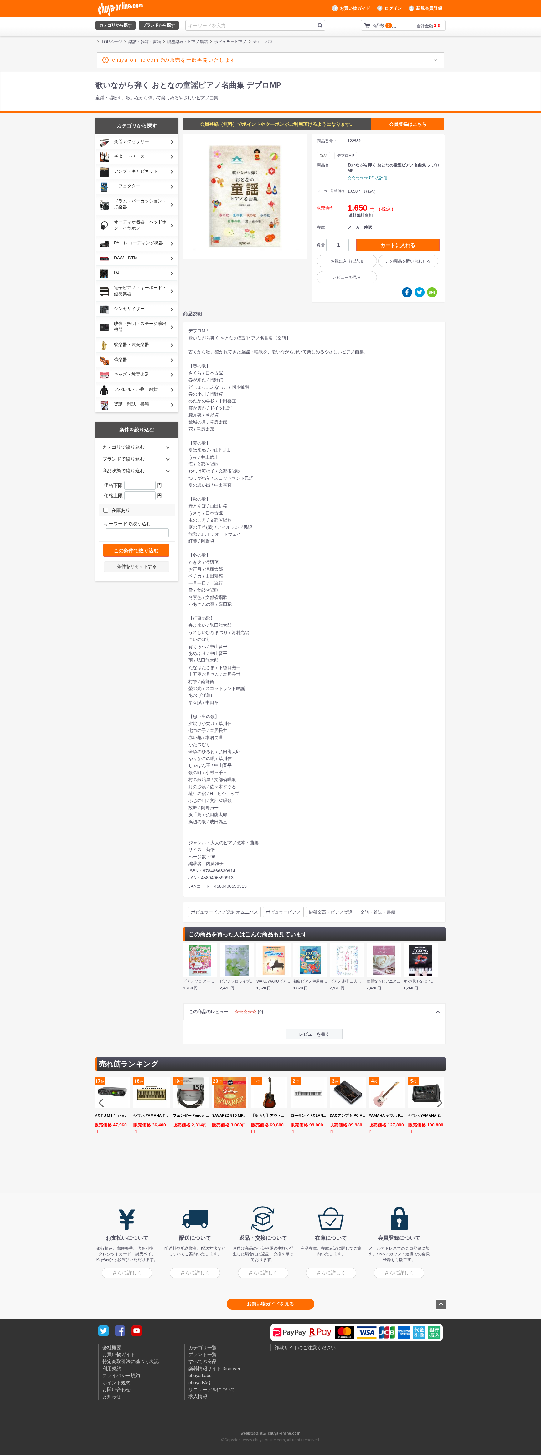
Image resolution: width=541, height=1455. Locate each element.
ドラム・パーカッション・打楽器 (140, 204)
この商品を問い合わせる (408, 261)
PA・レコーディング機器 (138, 242)
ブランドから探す (158, 25)
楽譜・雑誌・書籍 (131, 403)
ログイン (393, 8)
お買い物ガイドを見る (270, 1304)
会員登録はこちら (408, 124)
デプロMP (345, 155)
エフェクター (127, 185)
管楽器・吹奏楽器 (131, 344)
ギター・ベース (129, 156)
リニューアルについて (211, 1389)
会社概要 (111, 1347)
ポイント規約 (116, 1383)
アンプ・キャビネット (136, 171)
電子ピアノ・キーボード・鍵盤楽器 (140, 290)
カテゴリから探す (115, 25)
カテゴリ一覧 (202, 1347)
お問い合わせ (116, 1389)
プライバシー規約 (121, 1375)
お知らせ (111, 1396)
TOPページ (111, 41)
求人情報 (197, 1396)
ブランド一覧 (202, 1354)
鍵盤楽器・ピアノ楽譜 (331, 912)
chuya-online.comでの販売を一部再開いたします (174, 60)
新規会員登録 (429, 8)
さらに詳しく (127, 1273)
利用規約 (111, 1368)
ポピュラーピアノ (283, 912)
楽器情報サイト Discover (214, 1368)
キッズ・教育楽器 (131, 374)
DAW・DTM (126, 257)
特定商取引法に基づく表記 (130, 1362)
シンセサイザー (129, 308)
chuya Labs (200, 1375)
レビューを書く (314, 1034)
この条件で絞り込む (136, 550)
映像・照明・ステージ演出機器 (140, 326)
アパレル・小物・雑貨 (136, 389)
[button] (438, 1103)
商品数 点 (374, 25)
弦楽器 (120, 359)
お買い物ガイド (355, 8)
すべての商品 (202, 1362)
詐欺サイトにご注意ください (305, 1347)
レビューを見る (346, 277)
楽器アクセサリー (131, 141)
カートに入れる (397, 245)
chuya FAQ (199, 1383)
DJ (116, 272)
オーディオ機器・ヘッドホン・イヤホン (140, 225)
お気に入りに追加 (347, 261)
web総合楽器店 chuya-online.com (270, 1433)
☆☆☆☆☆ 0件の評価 (368, 178)
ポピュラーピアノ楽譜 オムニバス (224, 912)
